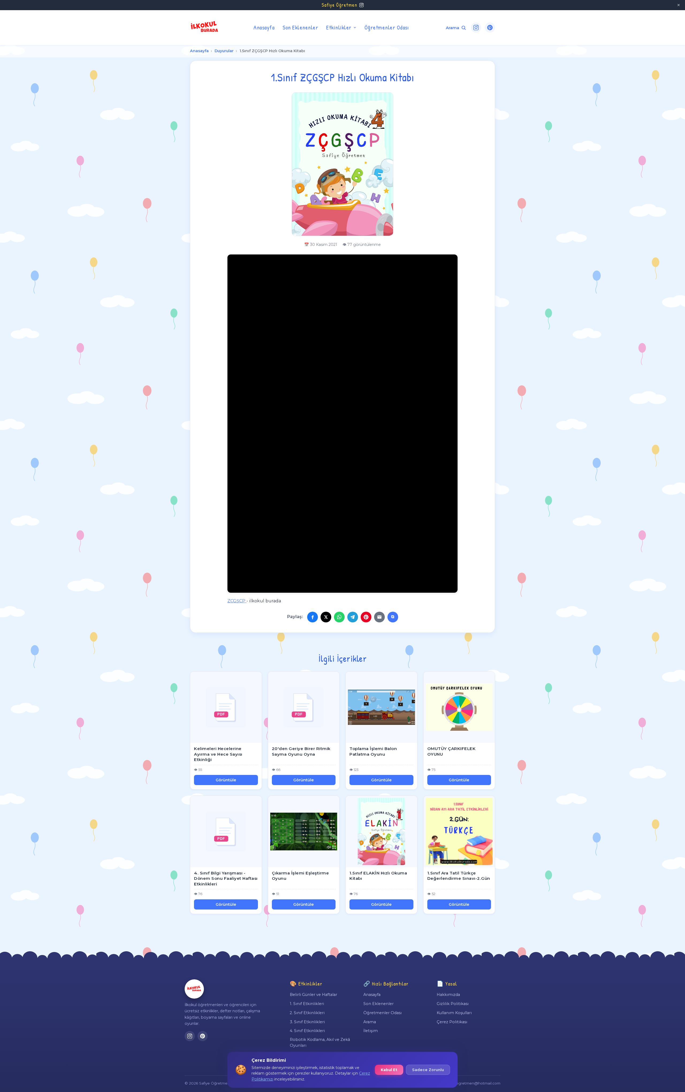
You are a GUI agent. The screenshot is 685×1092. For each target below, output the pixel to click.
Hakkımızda (448, 994)
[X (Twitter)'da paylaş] (326, 617)
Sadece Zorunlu (428, 1070)
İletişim (370, 1030)
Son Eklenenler (300, 27)
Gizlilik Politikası (453, 1003)
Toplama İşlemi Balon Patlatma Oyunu (373, 751)
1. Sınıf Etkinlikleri (307, 1003)
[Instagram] (476, 27)
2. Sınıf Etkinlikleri (307, 1012)
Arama (369, 1021)
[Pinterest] (490, 27)
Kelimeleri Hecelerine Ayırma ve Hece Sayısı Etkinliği (218, 754)
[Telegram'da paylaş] (352, 617)
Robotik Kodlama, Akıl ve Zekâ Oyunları (320, 1042)
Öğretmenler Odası (386, 27)
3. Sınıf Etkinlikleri (307, 1021)
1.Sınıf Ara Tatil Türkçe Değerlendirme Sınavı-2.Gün (458, 875)
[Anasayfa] (194, 989)
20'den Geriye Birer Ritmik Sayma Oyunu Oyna (301, 751)
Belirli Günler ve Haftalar (313, 994)
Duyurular (224, 50)
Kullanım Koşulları (454, 1012)
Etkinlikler (339, 27)
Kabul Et (389, 1070)
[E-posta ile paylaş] (379, 617)
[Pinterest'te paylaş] (366, 617)
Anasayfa (264, 27)
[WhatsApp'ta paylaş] (339, 617)
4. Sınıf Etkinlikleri (307, 1030)
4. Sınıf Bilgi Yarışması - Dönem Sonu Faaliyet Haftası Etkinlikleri (226, 878)
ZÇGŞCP (236, 600)
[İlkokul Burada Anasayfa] (204, 27)
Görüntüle (226, 780)
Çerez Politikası (452, 1021)
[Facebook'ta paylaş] (312, 617)
